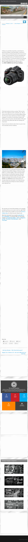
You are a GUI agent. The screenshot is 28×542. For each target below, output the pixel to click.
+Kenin (18, 218)
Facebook (9, 218)
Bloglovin (23, 218)
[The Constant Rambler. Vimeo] (25, 3)
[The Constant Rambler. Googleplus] (21, 3)
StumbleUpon (14, 219)
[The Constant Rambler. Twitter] (26, 3)
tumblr (3, 219)
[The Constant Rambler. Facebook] (23, 3)
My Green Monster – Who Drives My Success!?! (13, 350)
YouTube (4, 220)
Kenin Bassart (17, 23)
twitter (14, 218)
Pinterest (8, 219)
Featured (3, 24)
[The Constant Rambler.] (14, 10)
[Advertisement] (14, 38)
